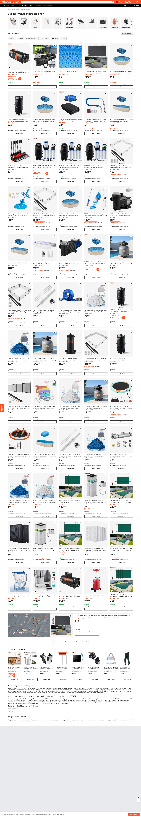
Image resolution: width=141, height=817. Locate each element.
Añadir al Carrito (19, 87)
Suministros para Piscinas (25, 9)
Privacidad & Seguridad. (59, 814)
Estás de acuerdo (133, 814)
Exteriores (13, 9)
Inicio (9, 9)
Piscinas (17, 9)
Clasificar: (124, 33)
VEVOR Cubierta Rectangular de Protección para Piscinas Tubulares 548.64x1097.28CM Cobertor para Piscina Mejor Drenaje (121, 596)
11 (82, 642)
